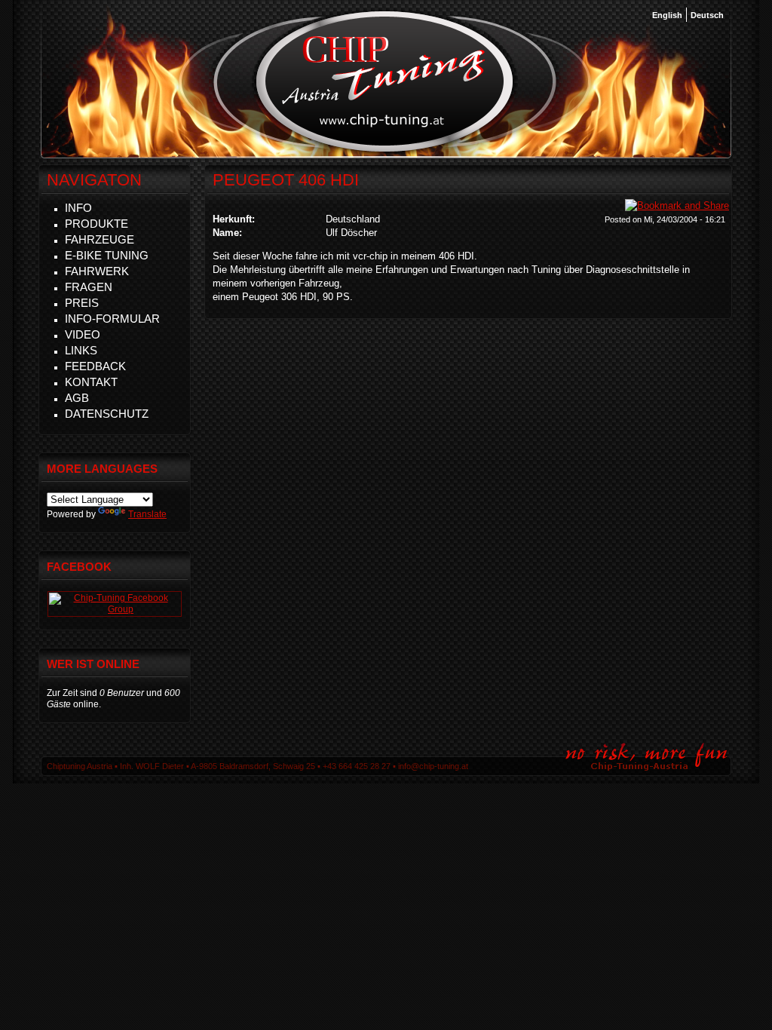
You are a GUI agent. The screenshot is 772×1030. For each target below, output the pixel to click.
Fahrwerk (97, 271)
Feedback (95, 366)
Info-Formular (112, 318)
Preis (82, 302)
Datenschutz (107, 413)
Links (81, 350)
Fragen (88, 286)
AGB (77, 397)
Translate (147, 514)
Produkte (96, 223)
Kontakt (91, 382)
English (667, 15)
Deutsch (707, 15)
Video (82, 334)
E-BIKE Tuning (107, 255)
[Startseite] (385, 150)
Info (78, 207)
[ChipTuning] (114, 609)
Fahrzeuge (99, 239)
